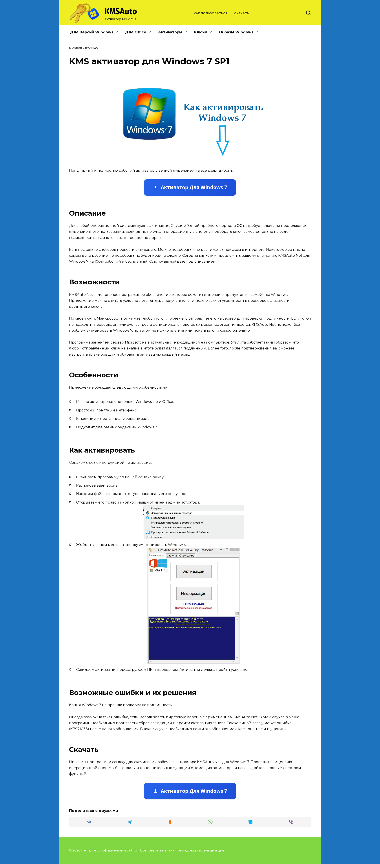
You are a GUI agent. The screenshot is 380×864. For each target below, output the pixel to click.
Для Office (135, 32)
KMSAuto (120, 11)
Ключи (200, 32)
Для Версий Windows (91, 32)
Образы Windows (236, 32)
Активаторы (170, 32)
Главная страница (83, 47)
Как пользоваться (211, 13)
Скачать (241, 13)
